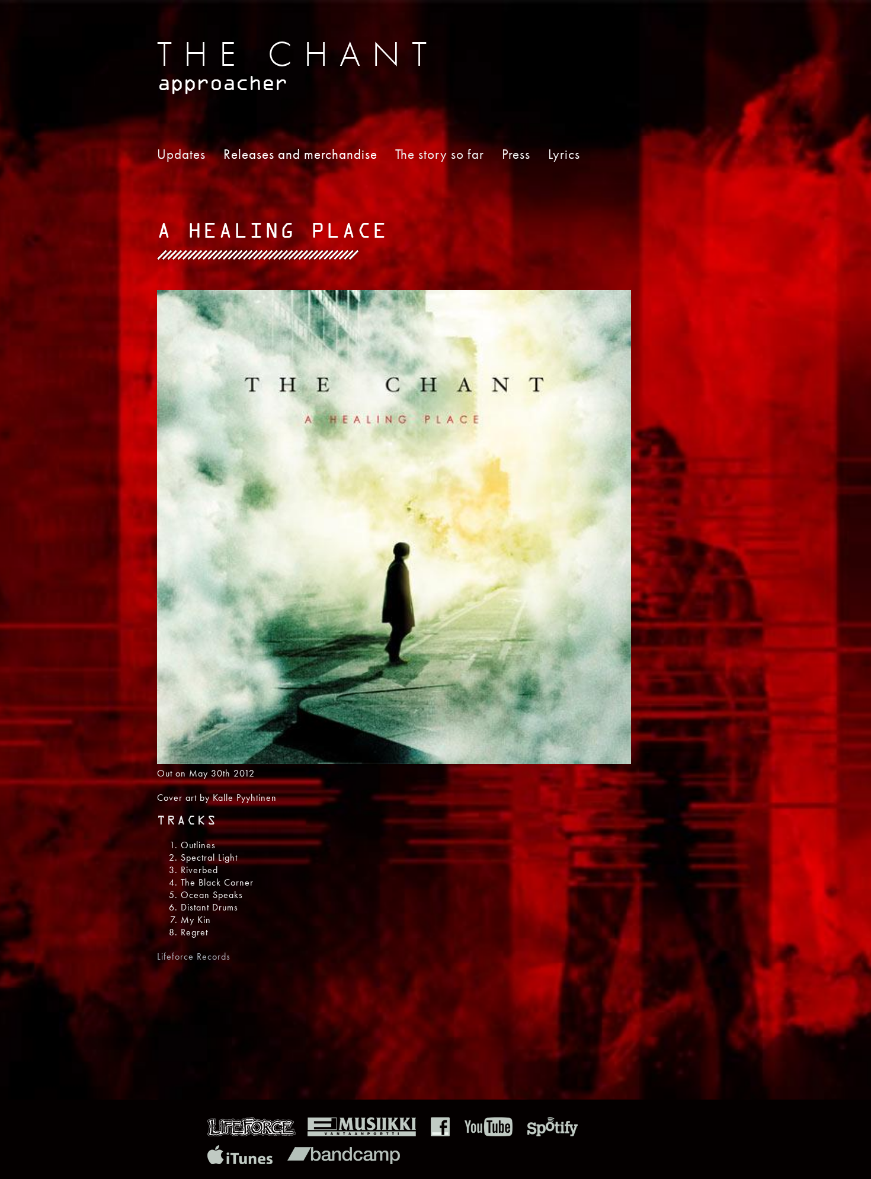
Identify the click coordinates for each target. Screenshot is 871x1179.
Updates (181, 154)
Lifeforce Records (193, 956)
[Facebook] (440, 1133)
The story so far (439, 154)
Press (516, 154)
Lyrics (564, 154)
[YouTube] (489, 1133)
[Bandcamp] (343, 1161)
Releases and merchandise (300, 154)
